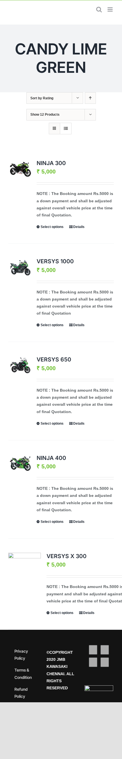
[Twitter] (104, 650)
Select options (52, 227)
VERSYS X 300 (67, 556)
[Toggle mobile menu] (110, 9)
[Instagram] (93, 662)
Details (79, 227)
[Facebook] (93, 650)
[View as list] (65, 128)
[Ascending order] (90, 98)
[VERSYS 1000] (20, 267)
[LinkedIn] (104, 662)
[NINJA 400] (20, 464)
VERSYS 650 (54, 359)
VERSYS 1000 (55, 261)
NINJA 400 (51, 458)
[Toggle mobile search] (99, 9)
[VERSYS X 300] (24, 565)
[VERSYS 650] (20, 365)
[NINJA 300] (20, 168)
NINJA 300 (51, 163)
